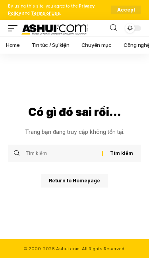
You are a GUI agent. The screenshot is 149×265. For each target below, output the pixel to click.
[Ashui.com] (54, 28)
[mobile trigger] (14, 28)
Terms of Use (45, 13)
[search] (113, 28)
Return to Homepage (74, 181)
